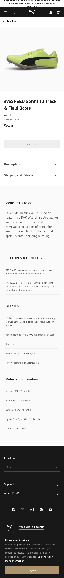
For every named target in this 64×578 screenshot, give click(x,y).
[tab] (8, 94)
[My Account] (51, 12)
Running (11, 21)
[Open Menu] (6, 12)
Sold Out (32, 144)
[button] (6, 12)
